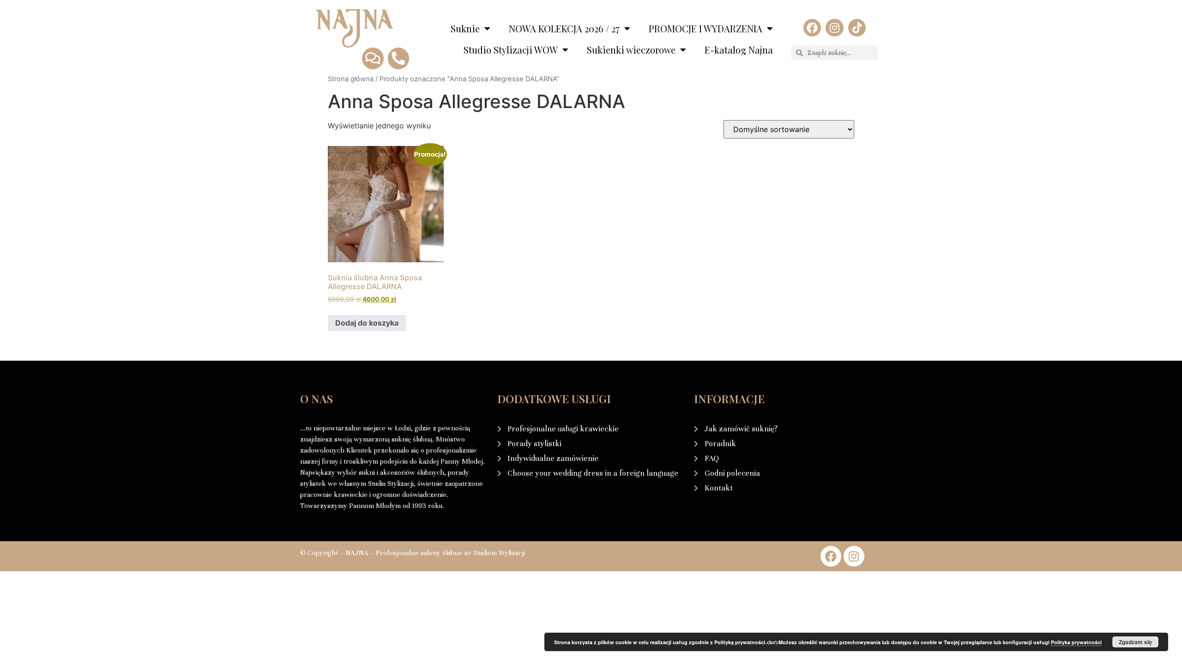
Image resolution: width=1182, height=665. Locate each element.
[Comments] (372, 58)
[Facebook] (812, 27)
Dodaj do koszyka (366, 322)
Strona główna (351, 79)
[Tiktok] (857, 27)
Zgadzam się (1135, 642)
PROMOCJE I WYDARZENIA (705, 28)
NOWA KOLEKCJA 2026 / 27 (564, 28)
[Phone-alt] (398, 58)
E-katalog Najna (739, 49)
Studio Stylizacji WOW (511, 49)
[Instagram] (834, 27)
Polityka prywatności (1076, 642)
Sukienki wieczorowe (631, 49)
